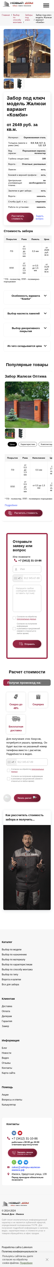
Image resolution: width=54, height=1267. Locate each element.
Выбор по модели (11, 949)
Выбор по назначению (14, 954)
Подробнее (26, 1263)
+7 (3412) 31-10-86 (30, 560)
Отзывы (6, 1063)
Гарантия (7, 1021)
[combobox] (18, 578)
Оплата (6, 1011)
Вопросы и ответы (12, 1099)
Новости (6, 1053)
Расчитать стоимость (26, 513)
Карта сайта (8, 1073)
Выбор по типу (10, 974)
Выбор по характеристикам (17, 964)
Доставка (7, 1006)
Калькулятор (9, 1104)
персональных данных (26, 619)
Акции (5, 1094)
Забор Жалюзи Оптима (25, 376)
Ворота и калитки (11, 979)
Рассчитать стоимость (18, 217)
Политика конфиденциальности (19, 1251)
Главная (6, 15)
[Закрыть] (47, 1259)
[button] (5, 365)
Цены (12, 444)
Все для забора (10, 984)
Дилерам (7, 1016)
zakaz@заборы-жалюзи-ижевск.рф (26, 1168)
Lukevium (27, 1247)
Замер (5, 1026)
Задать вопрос (40, 217)
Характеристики (28, 444)
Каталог (7, 942)
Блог (4, 1048)
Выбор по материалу (13, 959)
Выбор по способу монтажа (17, 18)
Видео (5, 1058)
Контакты (7, 1068)
